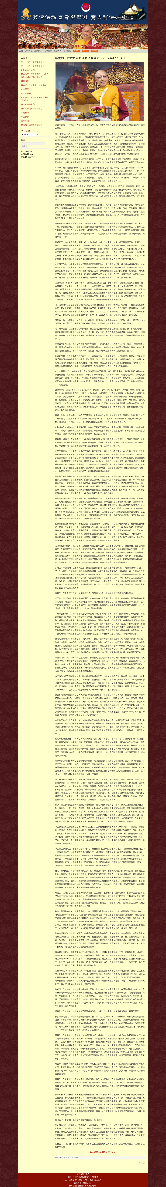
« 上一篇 (88, 1152)
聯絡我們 (57, 50)
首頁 (21, 50)
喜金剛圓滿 (26, 93)
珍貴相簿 (25, 112)
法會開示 (48, 50)
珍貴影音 (25, 116)
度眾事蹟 (25, 120)
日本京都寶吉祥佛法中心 (31, 108)
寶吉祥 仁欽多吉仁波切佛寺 (33, 85)
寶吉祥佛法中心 (28, 104)
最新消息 (38, 50)
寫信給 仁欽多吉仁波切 (31, 124)
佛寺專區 (29, 50)
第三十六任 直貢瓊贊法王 (32, 62)
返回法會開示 (100, 1152)
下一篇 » (111, 1152)
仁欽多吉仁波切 (28, 70)
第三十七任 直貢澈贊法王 (32, 66)
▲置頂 (142, 1162)
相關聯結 (67, 50)
